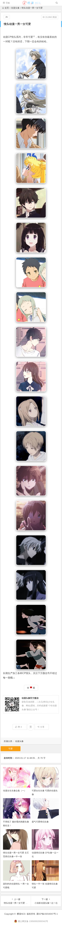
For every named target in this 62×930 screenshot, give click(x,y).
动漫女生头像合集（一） (14, 790)
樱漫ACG (21, 914)
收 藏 (31, 688)
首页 (7, 8)
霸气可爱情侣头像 (40, 822)
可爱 (30, 37)
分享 (42, 727)
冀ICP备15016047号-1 (47, 914)
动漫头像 (15, 8)
